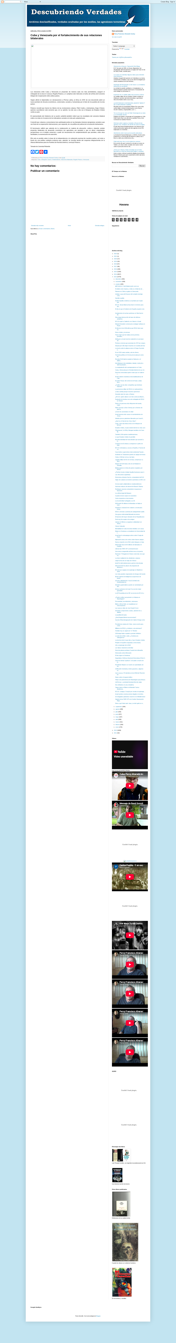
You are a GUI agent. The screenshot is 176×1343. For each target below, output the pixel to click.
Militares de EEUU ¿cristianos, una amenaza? (128, 628)
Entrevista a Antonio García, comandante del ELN (129, 477)
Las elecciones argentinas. (123, 474)
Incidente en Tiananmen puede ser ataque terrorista (130, 454)
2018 (115, 264)
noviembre (119, 281)
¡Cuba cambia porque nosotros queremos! (127, 391)
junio (117, 714)
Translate (127, 49)
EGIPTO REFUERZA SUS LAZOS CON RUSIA (129, 563)
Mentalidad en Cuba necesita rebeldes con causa (129, 528)
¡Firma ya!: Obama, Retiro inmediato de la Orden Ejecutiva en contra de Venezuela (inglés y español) (129, 150)
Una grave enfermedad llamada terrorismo (127, 514)
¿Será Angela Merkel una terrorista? (125, 617)
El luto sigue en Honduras (122, 655)
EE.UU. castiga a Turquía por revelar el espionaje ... (130, 691)
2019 (115, 261)
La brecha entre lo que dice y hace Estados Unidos (130, 640)
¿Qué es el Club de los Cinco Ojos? (125, 421)
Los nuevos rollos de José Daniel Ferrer (127, 608)
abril (117, 719)
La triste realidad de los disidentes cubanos (127, 558)
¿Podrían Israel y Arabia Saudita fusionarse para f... (130, 472)
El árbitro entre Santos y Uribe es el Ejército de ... (129, 289)
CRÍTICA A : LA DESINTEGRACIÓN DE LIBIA (128, 682)
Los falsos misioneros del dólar (124, 647)
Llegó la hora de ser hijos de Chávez (125, 560)
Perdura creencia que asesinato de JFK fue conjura (130, 343)
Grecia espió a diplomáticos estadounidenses (128, 484)
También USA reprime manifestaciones (126, 434)
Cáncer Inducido (120, 526)
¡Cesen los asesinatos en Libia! (124, 411)
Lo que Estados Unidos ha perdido (125, 437)
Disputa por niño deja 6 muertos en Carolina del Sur (130, 345)
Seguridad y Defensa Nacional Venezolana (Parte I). (130, 658)
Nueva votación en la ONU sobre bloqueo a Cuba (129, 542)
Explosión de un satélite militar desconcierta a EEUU (129, 94)
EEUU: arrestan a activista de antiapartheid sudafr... (130, 511)
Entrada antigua (99, 225)
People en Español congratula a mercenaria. (128, 642)
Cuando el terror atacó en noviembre (125, 495)
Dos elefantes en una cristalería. (124, 685)
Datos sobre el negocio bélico (123, 677)
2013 (115, 276)
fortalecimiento (56, 159)
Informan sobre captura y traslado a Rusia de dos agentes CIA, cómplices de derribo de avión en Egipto (129, 123)
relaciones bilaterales (67, 159)
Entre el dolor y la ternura (122, 332)
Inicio (69, 225)
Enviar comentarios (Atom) (46, 228)
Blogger (98, 1316)
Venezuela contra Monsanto (123, 653)
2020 (115, 258)
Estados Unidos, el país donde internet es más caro (130, 427)
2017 (115, 266)
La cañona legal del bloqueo (123, 493)
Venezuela (86, 159)
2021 (115, 256)
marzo (118, 722)
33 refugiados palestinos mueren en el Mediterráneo (130, 696)
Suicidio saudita (119, 298)
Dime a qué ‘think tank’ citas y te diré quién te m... (129, 703)
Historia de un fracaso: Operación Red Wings (127, 66)
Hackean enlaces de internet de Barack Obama (129, 486)
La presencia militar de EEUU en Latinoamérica (128, 389)
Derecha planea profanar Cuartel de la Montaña (129, 650)
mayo (117, 717)
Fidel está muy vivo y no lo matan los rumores (127, 141)
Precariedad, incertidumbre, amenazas (126, 601)
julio (117, 711)
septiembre (119, 706)
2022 (115, 253)
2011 (115, 733)
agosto (118, 709)
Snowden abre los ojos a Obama (124, 394)
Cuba (38, 159)
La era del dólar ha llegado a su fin (125, 501)
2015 (115, 271)
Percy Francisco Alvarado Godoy (124, 34)
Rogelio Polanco (77, 159)
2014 (115, 274)
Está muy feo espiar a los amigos (124, 519)
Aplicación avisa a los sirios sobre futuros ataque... (130, 539)
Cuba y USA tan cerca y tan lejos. (125, 457)
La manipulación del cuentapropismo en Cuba (128, 367)
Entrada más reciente (37, 225)
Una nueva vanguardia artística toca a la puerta (129, 551)
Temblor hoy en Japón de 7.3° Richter (126, 631)
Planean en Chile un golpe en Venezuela (126, 291)
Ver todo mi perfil (117, 37)
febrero (118, 724)
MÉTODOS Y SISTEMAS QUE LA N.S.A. (127, 286)
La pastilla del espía (121, 615)
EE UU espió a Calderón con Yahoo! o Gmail (128, 321)
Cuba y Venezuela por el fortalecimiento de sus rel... (130, 370)
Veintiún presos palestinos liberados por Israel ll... (129, 418)
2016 (115, 269)
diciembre (119, 279)
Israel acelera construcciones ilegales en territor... (129, 694)
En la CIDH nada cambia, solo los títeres (127, 352)
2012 (115, 730)
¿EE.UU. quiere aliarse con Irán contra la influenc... (130, 396)
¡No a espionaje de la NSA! (123, 645)
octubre (118, 284)
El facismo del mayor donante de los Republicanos (129, 517)
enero (117, 727)
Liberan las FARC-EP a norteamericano (126, 548)
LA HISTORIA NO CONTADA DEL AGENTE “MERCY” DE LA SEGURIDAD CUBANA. (129, 103)
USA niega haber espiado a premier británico (128, 633)
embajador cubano (46, 159)
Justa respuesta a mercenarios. (124, 498)
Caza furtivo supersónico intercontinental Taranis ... (130, 452)
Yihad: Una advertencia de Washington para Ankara (130, 679)
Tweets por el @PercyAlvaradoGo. (122, 57)
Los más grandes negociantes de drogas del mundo (130, 574)
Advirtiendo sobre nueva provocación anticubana (128, 133)
